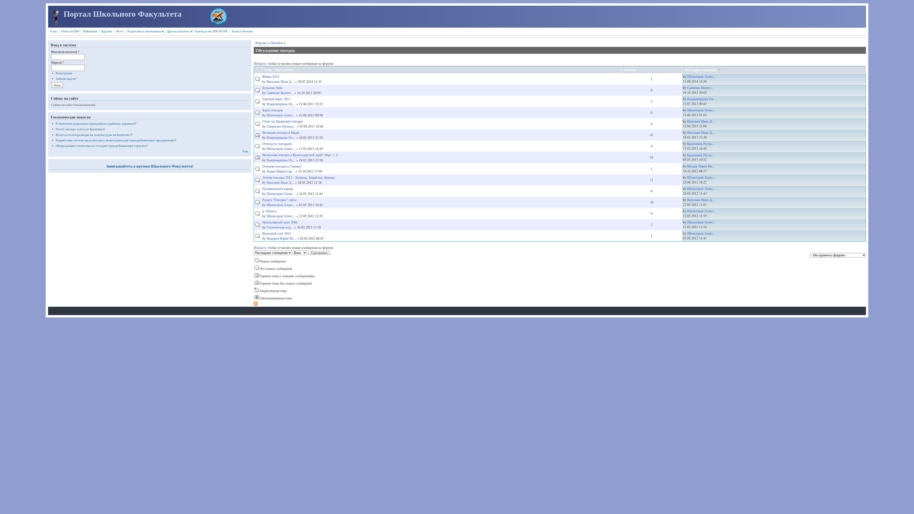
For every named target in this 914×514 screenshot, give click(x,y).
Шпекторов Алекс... (701, 76)
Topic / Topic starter (278, 69)
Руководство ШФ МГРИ (211, 31)
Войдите (260, 63)
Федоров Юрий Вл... (281, 238)
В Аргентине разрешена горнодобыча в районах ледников (96, 124)
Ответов (629, 69)
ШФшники (90, 31)
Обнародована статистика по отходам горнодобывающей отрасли (102, 146)
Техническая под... (280, 227)
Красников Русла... (700, 143)
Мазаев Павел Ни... (701, 166)
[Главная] (56, 24)
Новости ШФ (70, 31)
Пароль (57, 62)
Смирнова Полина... (281, 126)
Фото (119, 31)
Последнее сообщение (701, 69)
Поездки (276, 42)
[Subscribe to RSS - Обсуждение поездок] (256, 304)
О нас (53, 31)
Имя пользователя (65, 51)
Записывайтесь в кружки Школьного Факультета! (149, 166)
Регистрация (64, 73)
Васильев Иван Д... (280, 81)
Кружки (106, 31)
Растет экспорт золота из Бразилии (80, 129)
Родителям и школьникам (144, 31)
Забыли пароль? (66, 79)
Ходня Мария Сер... (281, 171)
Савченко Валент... (280, 92)
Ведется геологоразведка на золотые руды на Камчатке (94, 135)
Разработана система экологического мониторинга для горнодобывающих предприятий (116, 140)
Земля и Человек (242, 31)
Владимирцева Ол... (281, 104)
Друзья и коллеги (178, 31)
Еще (245, 151)
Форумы (261, 42)
